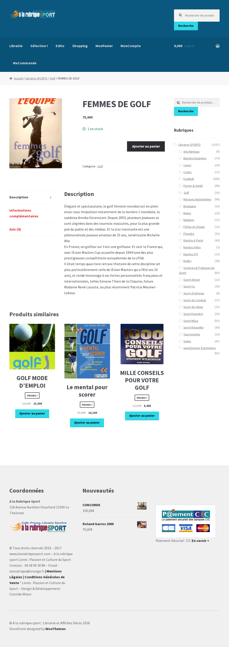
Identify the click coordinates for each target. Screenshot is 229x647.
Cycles (187, 172)
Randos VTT (190, 254)
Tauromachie (191, 334)
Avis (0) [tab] (15, 229)
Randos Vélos (192, 247)
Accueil (18, 78)
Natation (188, 220)
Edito (60, 46)
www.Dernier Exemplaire (199, 348)
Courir (187, 165)
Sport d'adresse (193, 293)
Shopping (80, 46)
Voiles (187, 341)
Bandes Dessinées (194, 158)
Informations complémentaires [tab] (23, 213)
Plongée (188, 234)
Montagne (189, 206)
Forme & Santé (193, 186)
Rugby (187, 261)
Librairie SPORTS (36, 78)
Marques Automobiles (197, 199)
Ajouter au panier (146, 146)
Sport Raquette (193, 327)
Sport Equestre (193, 314)
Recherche (186, 26)
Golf (52, 78)
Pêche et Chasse (194, 227)
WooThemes (55, 628)
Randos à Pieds (193, 240)
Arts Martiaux (191, 152)
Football (188, 179)
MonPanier (104, 46)
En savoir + (200, 540)
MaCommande (24, 63)
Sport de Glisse (193, 307)
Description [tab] (18, 197)
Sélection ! (39, 46)
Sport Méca (190, 321)
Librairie (16, 46)
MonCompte (131, 46)
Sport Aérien (191, 280)
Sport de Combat (194, 300)
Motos (187, 213)
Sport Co (189, 286)
